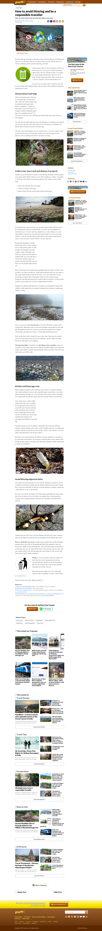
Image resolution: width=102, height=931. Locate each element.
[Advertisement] (51, 102)
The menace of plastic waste (24, 590)
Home (16, 921)
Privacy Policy (26, 923)
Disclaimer (34, 923)
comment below (21, 576)
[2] (32, 112)
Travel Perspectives (30, 623)
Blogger (85, 928)
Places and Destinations (39, 917)
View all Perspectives (39, 799)
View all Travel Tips (39, 764)
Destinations (42, 2)
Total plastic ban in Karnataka (24, 588)
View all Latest (76, 121)
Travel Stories (32, 2)
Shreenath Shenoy (72, 173)
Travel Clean (19, 623)
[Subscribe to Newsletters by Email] (83, 181)
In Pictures (18, 918)
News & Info (69, 2)
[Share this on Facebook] (48, 21)
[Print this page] (60, 21)
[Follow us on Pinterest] (76, 181)
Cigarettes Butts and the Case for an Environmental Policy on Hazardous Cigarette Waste (38, 593)
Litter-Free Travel (29, 620)
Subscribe (78, 80)
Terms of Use (18, 923)
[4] (61, 537)
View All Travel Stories (76, 161)
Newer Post (21, 892)
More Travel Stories (77, 223)
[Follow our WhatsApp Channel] (68, 181)
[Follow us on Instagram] (78, 181)
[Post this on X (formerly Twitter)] (51, 21)
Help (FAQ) (43, 921)
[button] (54, 21)
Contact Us (28, 921)
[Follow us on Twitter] (73, 181)
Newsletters (68, 5)
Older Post (58, 892)
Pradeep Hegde (71, 170)
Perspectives (60, 2)
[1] (27, 106)
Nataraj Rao (71, 172)
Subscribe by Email (78, 192)
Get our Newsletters (59, 904)
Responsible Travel (50, 620)
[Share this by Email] (57, 21)
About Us (21, 921)
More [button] (76, 2)
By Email (33, 609)
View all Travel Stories (39, 727)
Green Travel (19, 620)
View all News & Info (39, 839)
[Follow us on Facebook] (71, 181)
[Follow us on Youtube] (81, 181)
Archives (49, 921)
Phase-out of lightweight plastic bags (25, 586)
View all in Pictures (39, 875)
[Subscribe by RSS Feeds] (86, 181)
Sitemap (55, 921)
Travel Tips (51, 2)
